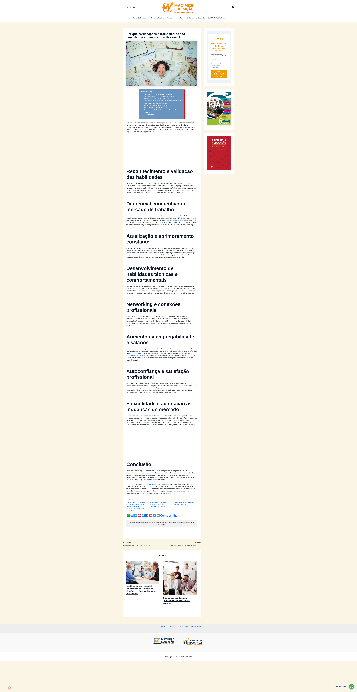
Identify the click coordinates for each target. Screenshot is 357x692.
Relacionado (150, 114)
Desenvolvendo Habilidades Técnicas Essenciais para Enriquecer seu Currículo (158, 504)
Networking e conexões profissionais (155, 103)
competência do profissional (136, 355)
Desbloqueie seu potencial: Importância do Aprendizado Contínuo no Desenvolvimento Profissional (140, 590)
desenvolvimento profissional (156, 484)
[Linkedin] (134, 7)
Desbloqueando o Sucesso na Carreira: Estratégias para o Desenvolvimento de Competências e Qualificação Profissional (135, 506)
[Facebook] (127, 7)
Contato (169, 627)
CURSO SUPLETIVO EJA (216, 18)
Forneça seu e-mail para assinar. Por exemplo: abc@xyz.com (217, 65)
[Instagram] (123, 7)
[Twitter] (130, 7)
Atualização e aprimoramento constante (156, 98)
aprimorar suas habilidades (173, 220)
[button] (233, 7)
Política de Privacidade (193, 627)
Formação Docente (139, 18)
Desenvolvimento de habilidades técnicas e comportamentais (163, 101)
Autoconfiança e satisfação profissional (156, 107)
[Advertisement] (161, 148)
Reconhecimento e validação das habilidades (158, 94)
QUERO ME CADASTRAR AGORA (219, 74)
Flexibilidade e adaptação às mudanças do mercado (160, 110)
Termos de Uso (178, 627)
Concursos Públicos (157, 18)
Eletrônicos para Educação (196, 18)
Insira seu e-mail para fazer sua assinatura (218, 55)
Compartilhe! (169, 515)
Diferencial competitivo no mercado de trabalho (159, 96)
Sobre (162, 627)
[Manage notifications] (9, 687)
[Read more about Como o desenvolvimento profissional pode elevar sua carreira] (180, 578)
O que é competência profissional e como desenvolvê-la (183, 503)
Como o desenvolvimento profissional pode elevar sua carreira (176, 600)
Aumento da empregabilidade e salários (156, 105)
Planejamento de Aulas (174, 18)
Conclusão (147, 112)
